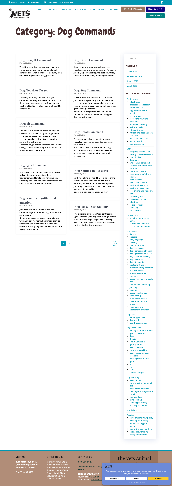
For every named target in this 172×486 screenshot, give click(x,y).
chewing (133, 242)
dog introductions (138, 262)
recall (132, 364)
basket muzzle (136, 380)
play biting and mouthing (141, 429)
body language (136, 239)
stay (132, 370)
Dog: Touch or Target (33, 90)
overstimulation (137, 141)
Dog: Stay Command (87, 90)
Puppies (130, 415)
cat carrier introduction (140, 226)
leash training (136, 179)
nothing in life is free (139, 358)
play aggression (137, 144)
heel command (136, 347)
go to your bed (136, 344)
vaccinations (135, 210)
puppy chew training (139, 432)
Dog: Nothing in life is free (90, 171)
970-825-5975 (95, 476)
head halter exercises (139, 388)
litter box (134, 135)
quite (132, 361)
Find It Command (137, 341)
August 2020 (132, 81)
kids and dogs (136, 397)
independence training (140, 284)
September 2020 (134, 76)
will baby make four (138, 405)
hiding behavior (137, 127)
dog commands (136, 259)
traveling (134, 207)
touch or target (137, 372)
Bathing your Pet (137, 317)
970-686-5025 (35, 2)
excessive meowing (138, 124)
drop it (133, 339)
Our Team (52, 9)
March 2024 (132, 71)
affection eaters (137, 107)
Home (41, 9)
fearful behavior (137, 270)
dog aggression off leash (141, 251)
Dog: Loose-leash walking (90, 206)
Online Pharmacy (133, 9)
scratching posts (137, 196)
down (132, 336)
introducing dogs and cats (141, 133)
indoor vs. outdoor (138, 171)
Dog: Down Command (88, 60)
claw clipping (135, 157)
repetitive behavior (138, 298)
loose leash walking (138, 350)
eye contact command (140, 163)
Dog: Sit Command (32, 123)
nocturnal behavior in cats (141, 138)
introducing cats (137, 130)
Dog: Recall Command (88, 132)
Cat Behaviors (133, 99)
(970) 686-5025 (85, 461)
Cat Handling (132, 215)
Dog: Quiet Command (33, 165)
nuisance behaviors (138, 293)
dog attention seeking (140, 256)
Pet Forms (80, 9)
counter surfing (137, 245)
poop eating (135, 295)
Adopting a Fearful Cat (140, 151)
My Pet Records (98, 9)
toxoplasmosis (136, 205)
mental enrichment (138, 182)
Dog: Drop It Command (35, 60)
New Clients (155, 9)
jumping (133, 287)
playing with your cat (139, 188)
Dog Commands (134, 327)
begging (133, 237)
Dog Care (131, 314)
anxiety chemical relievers (141, 154)
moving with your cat (139, 185)
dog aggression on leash (141, 253)
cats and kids (135, 116)
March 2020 (132, 86)
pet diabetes (133, 410)
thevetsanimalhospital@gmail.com (60, 2)
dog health (134, 320)
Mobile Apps (155, 15)
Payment (114, 9)
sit (131, 367)
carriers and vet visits (139, 223)
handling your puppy (139, 420)
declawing (134, 160)
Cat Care (131, 149)
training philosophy (138, 402)
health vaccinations (138, 323)
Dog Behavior (133, 231)
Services (65, 9)
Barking (133, 234)
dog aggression (137, 248)
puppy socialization (138, 434)
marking (133, 290)
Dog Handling (133, 377)
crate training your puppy (141, 418)
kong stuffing (136, 400)
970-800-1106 (97, 479)
